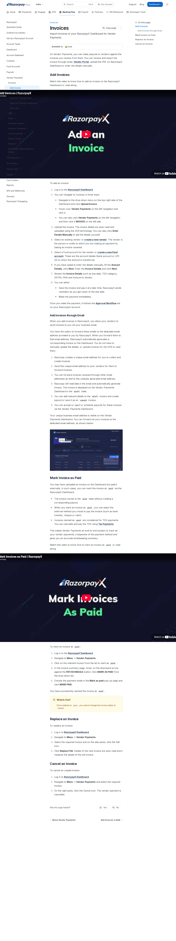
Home (12, 12)
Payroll (85, 12)
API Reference (116, 12)
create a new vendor (95, 239)
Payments (26, 12)
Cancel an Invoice (144, 44)
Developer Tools (138, 12)
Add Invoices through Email (150, 30)
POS (54, 12)
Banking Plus (69, 12)
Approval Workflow (106, 303)
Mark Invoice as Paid (145, 35)
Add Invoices (141, 26)
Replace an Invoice (144, 39)
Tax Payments (106, 524)
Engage (41, 12)
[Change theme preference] (167, 4)
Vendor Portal (81, 61)
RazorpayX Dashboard (80, 189)
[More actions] (120, 28)
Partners (99, 12)
